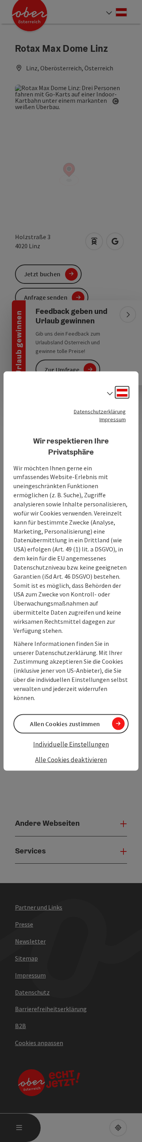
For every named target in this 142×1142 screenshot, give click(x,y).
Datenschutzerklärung (100, 411)
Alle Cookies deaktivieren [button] (71, 759)
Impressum (112, 419)
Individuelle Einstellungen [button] (71, 744)
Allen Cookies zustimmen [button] (65, 723)
